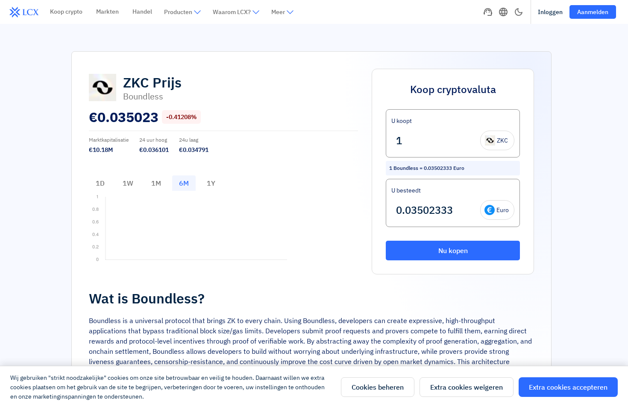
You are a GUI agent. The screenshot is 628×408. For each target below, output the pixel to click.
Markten (107, 11)
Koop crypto (66, 11)
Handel (142, 11)
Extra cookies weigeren (466, 387)
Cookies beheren (378, 387)
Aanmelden (592, 12)
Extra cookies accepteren (568, 387)
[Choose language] (503, 12)
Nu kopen (453, 250)
